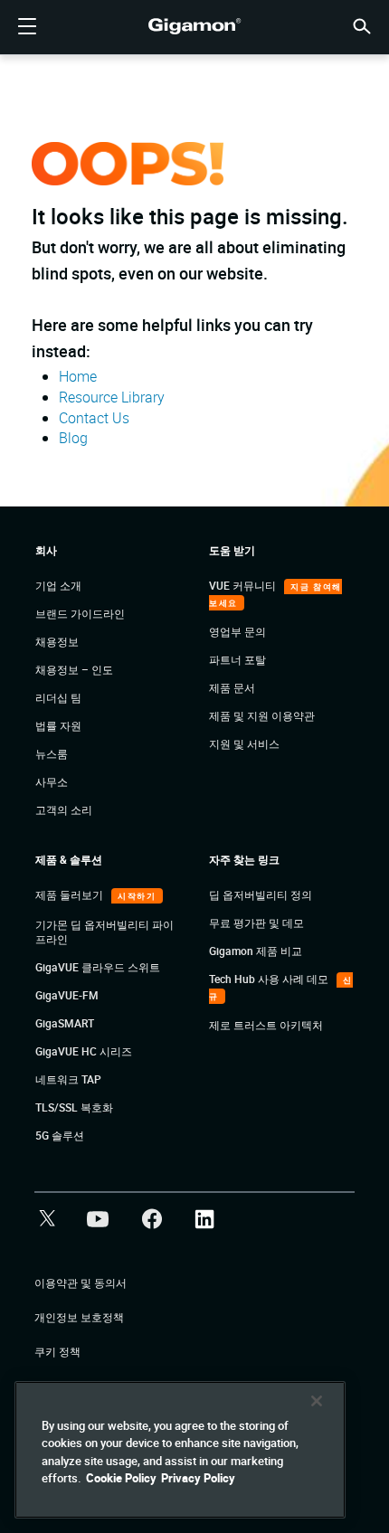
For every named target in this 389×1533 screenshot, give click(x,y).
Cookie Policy (121, 1478)
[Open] (27, 27)
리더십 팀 (58, 697)
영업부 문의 (237, 631)
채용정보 (57, 641)
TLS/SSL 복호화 (74, 1107)
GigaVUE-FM (67, 995)
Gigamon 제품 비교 (255, 950)
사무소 (51, 781)
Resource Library (112, 397)
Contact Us (94, 418)
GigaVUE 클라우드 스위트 (97, 967)
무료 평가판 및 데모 (256, 922)
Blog (73, 438)
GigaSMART (64, 1023)
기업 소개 (58, 585)
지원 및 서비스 (244, 743)
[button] (362, 25)
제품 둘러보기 (70, 894)
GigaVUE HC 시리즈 (83, 1051)
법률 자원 (58, 725)
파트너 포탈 (237, 659)
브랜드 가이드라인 (80, 613)
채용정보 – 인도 (74, 669)
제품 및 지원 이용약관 (262, 715)
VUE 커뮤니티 (244, 585)
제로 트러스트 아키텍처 (266, 1024)
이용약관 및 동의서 (80, 1282)
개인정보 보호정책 (79, 1317)
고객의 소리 (63, 809)
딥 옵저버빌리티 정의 (260, 894)
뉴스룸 (51, 753)
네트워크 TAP (68, 1079)
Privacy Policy (198, 1478)
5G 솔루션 (59, 1135)
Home (78, 376)
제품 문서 (232, 687)
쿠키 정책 (57, 1351)
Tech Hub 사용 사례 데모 (270, 978)
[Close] (317, 1401)
